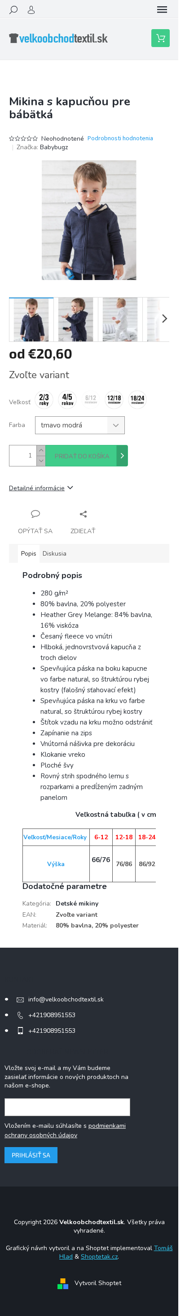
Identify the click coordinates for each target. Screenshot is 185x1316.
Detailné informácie (37, 488)
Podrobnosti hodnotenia (120, 138)
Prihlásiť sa (31, 1155)
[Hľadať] (13, 10)
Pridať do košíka (82, 457)
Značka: (42, 147)
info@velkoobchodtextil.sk (66, 999)
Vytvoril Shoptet (98, 1283)
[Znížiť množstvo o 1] (40, 461)
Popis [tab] (28, 553)
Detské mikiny (77, 903)
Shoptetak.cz (99, 1256)
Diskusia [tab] (54, 553)
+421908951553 (51, 1015)
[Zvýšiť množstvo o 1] (40, 450)
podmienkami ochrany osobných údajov (65, 1130)
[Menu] (162, 10)
